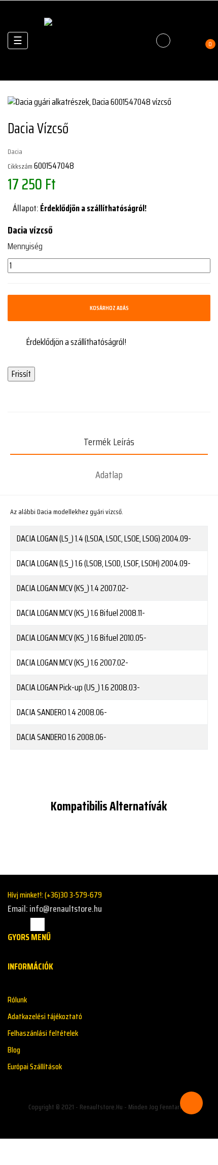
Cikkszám (20, 166)
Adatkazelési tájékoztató (45, 1016)
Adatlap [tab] (109, 475)
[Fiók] (185, 40)
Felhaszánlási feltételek (43, 1033)
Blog (14, 1049)
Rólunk (17, 999)
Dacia (15, 151)
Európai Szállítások (35, 1066)
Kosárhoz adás (109, 308)
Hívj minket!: (55, 894)
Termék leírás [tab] (109, 442)
